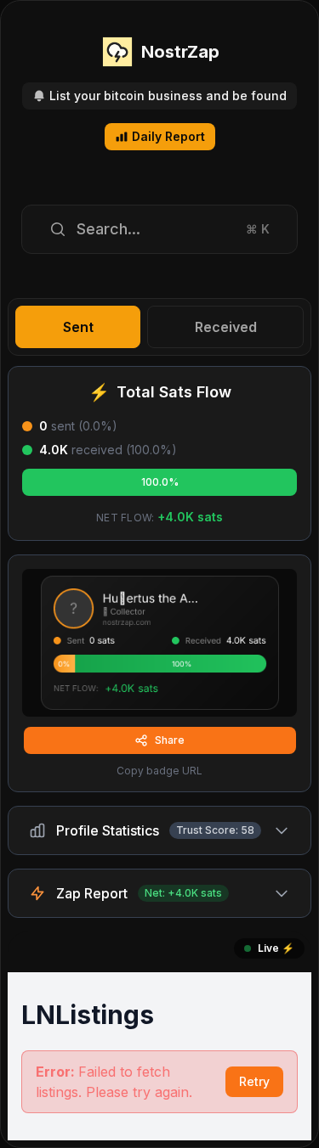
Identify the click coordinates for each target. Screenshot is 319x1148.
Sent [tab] (78, 326)
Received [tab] (226, 326)
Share (170, 740)
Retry (254, 1081)
